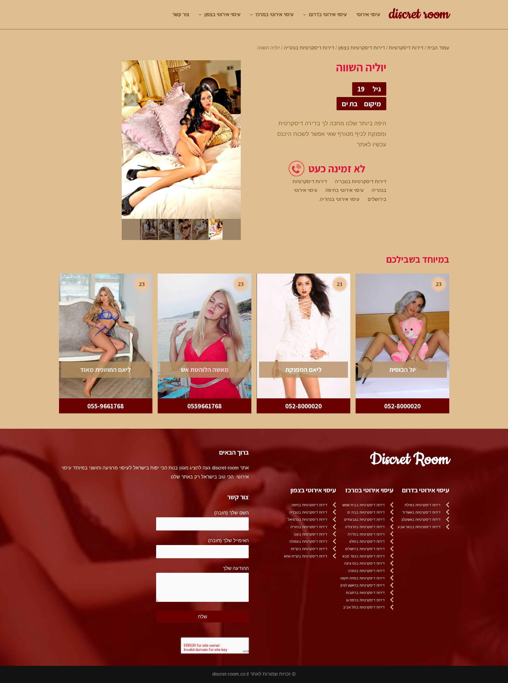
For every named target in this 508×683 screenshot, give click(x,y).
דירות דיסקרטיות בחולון (367, 541)
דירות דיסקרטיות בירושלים (365, 549)
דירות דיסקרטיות (406, 47)
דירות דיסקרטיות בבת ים (366, 512)
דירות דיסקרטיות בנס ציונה (364, 563)
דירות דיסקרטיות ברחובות (365, 593)
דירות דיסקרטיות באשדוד (421, 512)
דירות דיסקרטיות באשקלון (421, 520)
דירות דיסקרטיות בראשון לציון (363, 585)
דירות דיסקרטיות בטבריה (360, 181)
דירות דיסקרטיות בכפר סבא (363, 556)
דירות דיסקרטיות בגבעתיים (364, 520)
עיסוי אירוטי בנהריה (340, 199)
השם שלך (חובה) (231, 512)
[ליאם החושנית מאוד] (106, 335)
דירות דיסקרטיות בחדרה (366, 534)
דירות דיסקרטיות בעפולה (308, 541)
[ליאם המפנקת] (303, 335)
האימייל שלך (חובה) (228, 540)
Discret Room (409, 459)
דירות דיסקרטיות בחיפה (309, 505)
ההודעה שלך (236, 568)
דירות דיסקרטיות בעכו (310, 534)
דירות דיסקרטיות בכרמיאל (307, 520)
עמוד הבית (438, 47)
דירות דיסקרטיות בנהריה (309, 47)
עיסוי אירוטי (368, 14)
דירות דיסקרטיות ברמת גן (365, 600)
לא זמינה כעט (336, 168)
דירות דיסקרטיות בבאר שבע (419, 527)
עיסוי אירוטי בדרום (328, 14)
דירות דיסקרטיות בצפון (361, 47)
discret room (419, 14)
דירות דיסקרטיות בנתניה (366, 571)
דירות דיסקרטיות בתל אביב (364, 607)
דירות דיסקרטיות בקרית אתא (305, 556)
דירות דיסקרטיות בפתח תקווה (362, 578)
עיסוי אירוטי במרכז (275, 14)
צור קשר (180, 14)
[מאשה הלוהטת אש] (204, 335)
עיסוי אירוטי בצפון (222, 14)
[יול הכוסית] (402, 335)
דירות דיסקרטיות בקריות (309, 549)
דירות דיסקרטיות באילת (423, 505)
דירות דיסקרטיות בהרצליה (365, 527)
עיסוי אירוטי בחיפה (344, 190)
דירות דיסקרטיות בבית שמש (363, 505)
